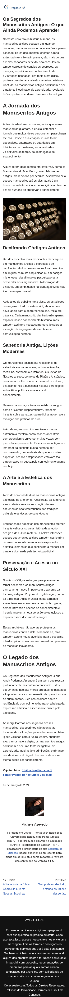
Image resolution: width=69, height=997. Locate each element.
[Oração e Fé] (14, 7)
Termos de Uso (47, 990)
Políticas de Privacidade (21, 990)
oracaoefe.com (15, 985)
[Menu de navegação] (61, 7)
